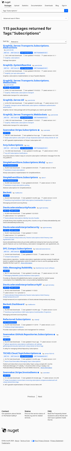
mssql (14, 170)
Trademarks (6, 443)
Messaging (8, 275)
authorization (7, 107)
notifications (30, 344)
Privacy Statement (56, 441)
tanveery (45, 208)
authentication (51, 105)
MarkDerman (40, 268)
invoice (19, 380)
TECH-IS (51, 353)
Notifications (23, 153)
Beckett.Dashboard (13, 304)
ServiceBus (16, 361)
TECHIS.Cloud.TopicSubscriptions (21, 353)
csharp (46, 138)
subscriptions (15, 58)
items (24, 380)
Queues (21, 275)
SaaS (12, 239)
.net (57, 138)
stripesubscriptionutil (37, 138)
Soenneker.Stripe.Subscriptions (20, 130)
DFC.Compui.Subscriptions (17, 249)
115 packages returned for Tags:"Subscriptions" (27, 31)
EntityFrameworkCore (10, 297)
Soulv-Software (49, 268)
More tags (40, 346)
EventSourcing (9, 200)
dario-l (51, 162)
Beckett (7, 192)
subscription (22, 138)
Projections (47, 200)
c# (54, 138)
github (7, 344)
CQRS (23, 200)
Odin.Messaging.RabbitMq (17, 268)
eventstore (8, 170)
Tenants (28, 237)
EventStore (17, 200)
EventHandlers (39, 200)
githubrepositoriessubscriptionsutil (14, 346)
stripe (6, 138)
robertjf (36, 319)
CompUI (7, 257)
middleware (42, 105)
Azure (7, 361)
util (27, 138)
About (17, 441)
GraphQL (8, 58)
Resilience (27, 275)
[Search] (66, 10)
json (12, 73)
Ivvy (6, 153)
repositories (13, 344)
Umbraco (8, 327)
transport (31, 93)
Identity (25, 218)
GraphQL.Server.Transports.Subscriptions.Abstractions (26, 47)
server (19, 105)
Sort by (6, 41)
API (9, 153)
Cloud (11, 361)
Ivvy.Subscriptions (13, 145)
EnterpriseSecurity (20, 237)
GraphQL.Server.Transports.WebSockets (25, 114)
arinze (47, 353)
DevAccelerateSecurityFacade (19, 207)
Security (31, 218)
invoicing (29, 380)
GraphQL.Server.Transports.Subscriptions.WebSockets (26, 81)
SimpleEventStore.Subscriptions (20, 177)
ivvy (28, 145)
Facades (36, 218)
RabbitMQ (15, 275)
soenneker (46, 130)
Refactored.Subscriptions (17, 319)
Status (28, 411)
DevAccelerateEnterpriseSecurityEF (22, 285)
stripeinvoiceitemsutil (48, 380)
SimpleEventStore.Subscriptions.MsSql (24, 162)
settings (39, 344)
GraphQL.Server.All (13, 100)
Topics (30, 361)
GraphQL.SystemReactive (17, 65)
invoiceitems (13, 380)
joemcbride (9, 50)
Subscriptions (14, 153)
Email (13, 327)
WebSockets (15, 93)
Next (40, 396)
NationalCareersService (43, 249)
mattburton (18, 193)
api (15, 73)
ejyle (41, 208)
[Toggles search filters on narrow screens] (66, 18)
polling (27, 185)
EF (18, 297)
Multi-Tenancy (44, 237)
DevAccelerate (9, 218)
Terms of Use (25, 441)
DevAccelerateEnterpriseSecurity (21, 227)
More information (26, 263)
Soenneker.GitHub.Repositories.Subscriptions (28, 334)
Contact (5, 411)
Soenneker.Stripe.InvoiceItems (20, 372)
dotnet (51, 138)
